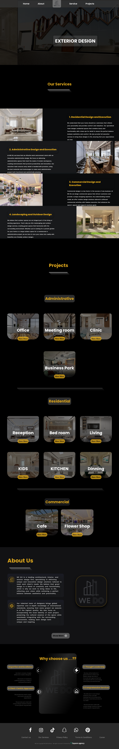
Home (26, 3)
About (41, 3)
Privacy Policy (61, 737)
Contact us (26, 737)
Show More (23, 339)
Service (73, 3)
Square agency (78, 743)
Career (102, 737)
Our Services (43, 737)
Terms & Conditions (83, 737)
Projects (90, 3)
